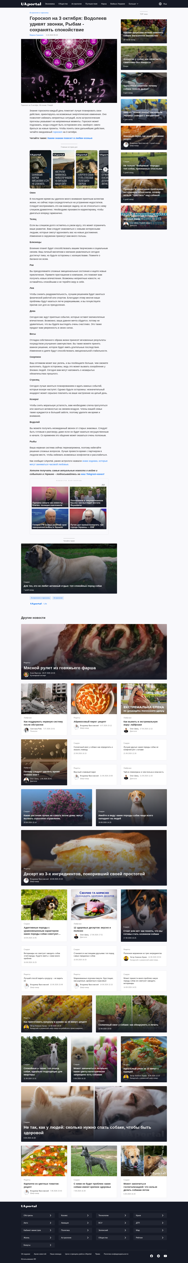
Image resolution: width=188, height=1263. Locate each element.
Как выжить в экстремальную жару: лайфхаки (141, 723)
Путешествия (91, 4)
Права (97, 1254)
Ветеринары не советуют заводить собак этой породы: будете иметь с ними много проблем (42, 956)
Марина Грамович (36, 35)
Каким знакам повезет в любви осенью (70, 138)
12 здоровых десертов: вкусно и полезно (92, 929)
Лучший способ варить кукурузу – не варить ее (43, 979)
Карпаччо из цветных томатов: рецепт (41, 1185)
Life (45, 604)
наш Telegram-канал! (92, 474)
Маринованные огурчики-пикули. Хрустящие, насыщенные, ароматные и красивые (93, 979)
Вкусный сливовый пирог (85, 772)
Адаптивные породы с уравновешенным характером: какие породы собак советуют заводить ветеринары (41, 930)
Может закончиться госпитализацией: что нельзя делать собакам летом (140, 1186)
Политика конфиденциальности (116, 1254)
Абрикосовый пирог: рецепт (90, 721)
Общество (63, 4)
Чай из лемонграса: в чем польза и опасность (144, 772)
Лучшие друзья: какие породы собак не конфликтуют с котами (141, 748)
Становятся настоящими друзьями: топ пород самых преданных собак (94, 954)
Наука (104, 4)
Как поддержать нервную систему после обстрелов (43, 723)
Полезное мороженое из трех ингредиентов (143, 953)
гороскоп (57, 132)
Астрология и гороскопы (39, 13)
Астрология (76, 4)
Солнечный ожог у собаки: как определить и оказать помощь (93, 748)
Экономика (50, 4)
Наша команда (55, 1254)
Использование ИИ (28, 1259)
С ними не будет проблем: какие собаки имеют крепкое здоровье (92, 1185)
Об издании (25, 1254)
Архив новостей (40, 1254)
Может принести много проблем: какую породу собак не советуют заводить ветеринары (141, 981)
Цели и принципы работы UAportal (78, 1254)
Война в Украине (117, 4)
